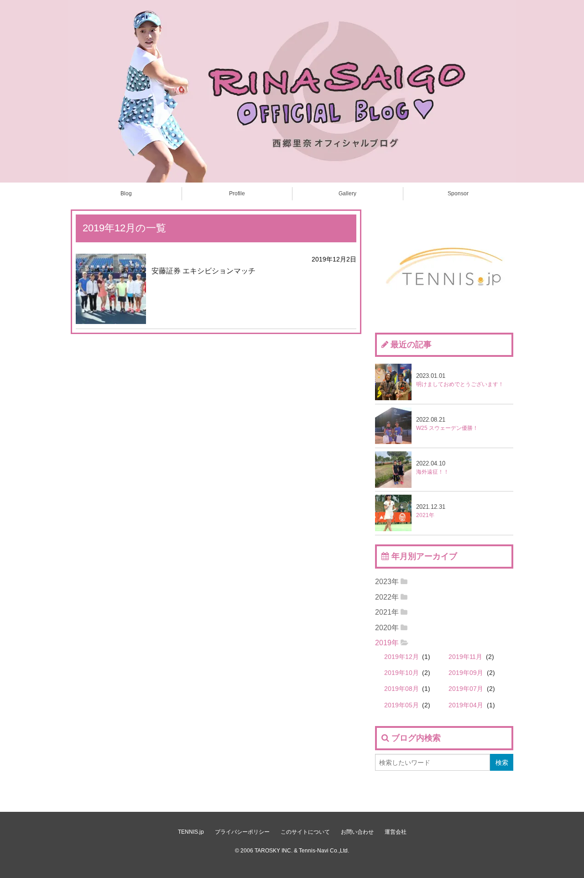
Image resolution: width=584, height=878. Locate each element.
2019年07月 (465, 688)
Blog (126, 193)
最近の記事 (411, 344)
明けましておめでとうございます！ (460, 379)
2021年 (430, 510)
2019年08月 (401, 688)
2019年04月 (465, 705)
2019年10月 (401, 672)
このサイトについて (305, 832)
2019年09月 (465, 672)
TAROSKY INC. (273, 850)
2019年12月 (401, 656)
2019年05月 (401, 705)
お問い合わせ (357, 832)
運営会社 (396, 832)
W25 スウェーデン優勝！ (447, 423)
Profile (237, 193)
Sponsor (458, 193)
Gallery (347, 193)
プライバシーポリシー (242, 832)
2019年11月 (465, 656)
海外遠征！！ (432, 467)
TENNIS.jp (191, 832)
